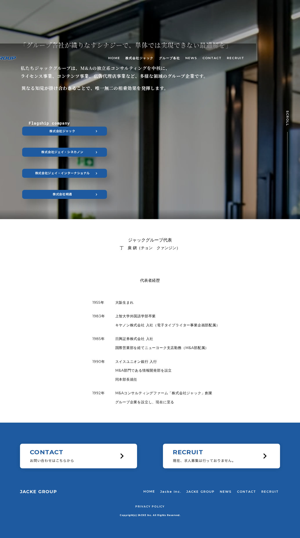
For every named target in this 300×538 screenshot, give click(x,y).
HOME (114, 58)
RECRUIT (235, 58)
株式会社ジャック (139, 58)
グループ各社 (169, 58)
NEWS (191, 58)
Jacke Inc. (170, 492)
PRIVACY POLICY (150, 506)
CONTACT (212, 58)
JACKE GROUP (200, 492)
